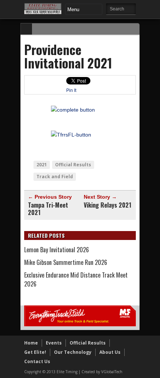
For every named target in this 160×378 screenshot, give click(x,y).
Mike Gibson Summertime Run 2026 (65, 262)
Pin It (71, 90)
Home (31, 343)
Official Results (73, 164)
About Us (110, 352)
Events (54, 343)
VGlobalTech (111, 371)
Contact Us (37, 361)
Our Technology (73, 352)
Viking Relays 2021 (107, 205)
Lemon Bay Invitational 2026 (56, 249)
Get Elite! (35, 352)
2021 (41, 164)
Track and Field (54, 176)
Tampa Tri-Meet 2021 (48, 208)
